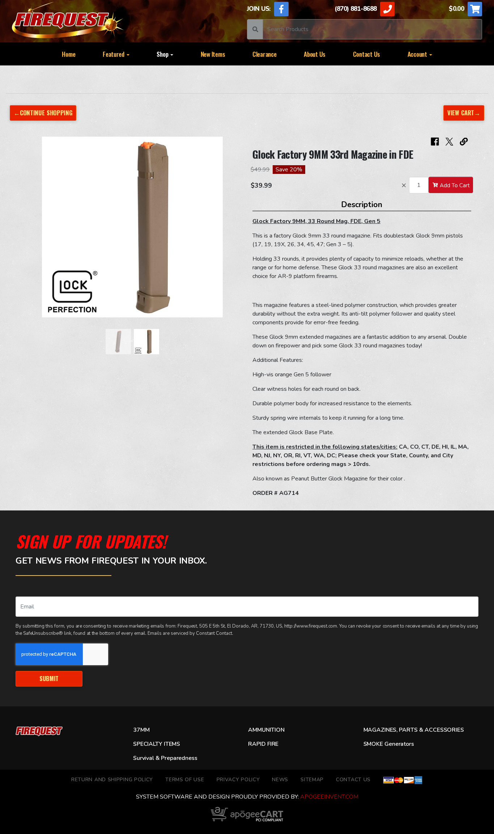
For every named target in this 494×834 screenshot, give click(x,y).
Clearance (264, 54)
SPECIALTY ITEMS (156, 744)
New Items (213, 54)
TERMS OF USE (184, 779)
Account (418, 54)
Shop (163, 54)
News (280, 779)
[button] (30, 230)
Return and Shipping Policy (112, 779)
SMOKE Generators (388, 744)
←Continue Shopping (43, 112)
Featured (114, 54)
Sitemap (312, 779)
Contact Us (366, 54)
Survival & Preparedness (165, 758)
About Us (314, 54)
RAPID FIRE (263, 744)
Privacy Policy (238, 779)
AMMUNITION (266, 730)
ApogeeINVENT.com (329, 797)
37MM (141, 730)
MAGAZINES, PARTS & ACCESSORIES (413, 730)
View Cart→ (463, 112)
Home (68, 54)
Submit (49, 678)
